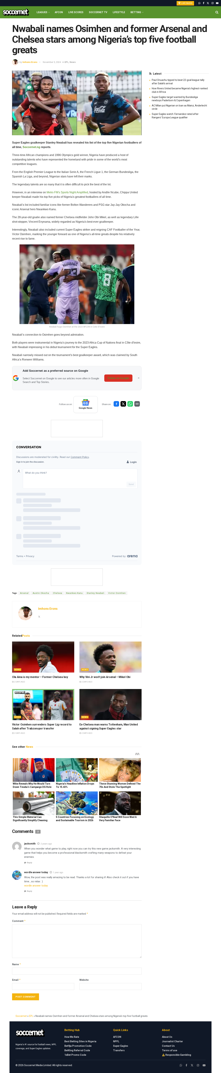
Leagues (42, 12)
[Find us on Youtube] (217, 3)
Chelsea (57, 593)
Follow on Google (118, 378)
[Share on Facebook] (116, 404)
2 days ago (19, 682)
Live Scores (75, 12)
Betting (136, 12)
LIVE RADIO (187, 3)
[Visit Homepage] (16, 12)
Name (16, 964)
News (73, 62)
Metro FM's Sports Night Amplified (67, 192)
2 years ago (46, 844)
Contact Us (168, 1045)
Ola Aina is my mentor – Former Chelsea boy (40, 677)
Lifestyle (119, 12)
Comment (19, 921)
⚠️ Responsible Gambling (176, 1054)
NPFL (116, 1041)
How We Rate (71, 1037)
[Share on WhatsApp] (130, 404)
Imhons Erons (29, 62)
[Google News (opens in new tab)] (85, 404)
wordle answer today (36, 872)
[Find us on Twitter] (208, 3)
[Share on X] (123, 404)
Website (84, 980)
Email (16, 979)
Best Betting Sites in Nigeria (80, 1041)
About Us (167, 1037)
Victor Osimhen (117, 593)
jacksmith (30, 843)
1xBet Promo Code (75, 1054)
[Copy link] (137, 404)
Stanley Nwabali (95, 593)
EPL (67, 62)
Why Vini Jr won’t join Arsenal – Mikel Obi (104, 677)
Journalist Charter (172, 1041)
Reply (29, 863)
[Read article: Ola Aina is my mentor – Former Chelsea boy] (43, 657)
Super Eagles (120, 1045)
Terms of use (169, 1050)
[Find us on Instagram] (213, 3)
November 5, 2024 (52, 62)
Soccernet (21, 1016)
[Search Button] (216, 12)
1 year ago (58, 872)
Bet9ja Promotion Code (78, 1045)
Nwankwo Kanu (74, 593)
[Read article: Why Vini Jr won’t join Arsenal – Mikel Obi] (110, 657)
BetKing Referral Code (77, 1050)
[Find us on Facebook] (203, 3)
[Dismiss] (138, 378)
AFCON (59, 12)
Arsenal (24, 593)
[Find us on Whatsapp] (199, 3)
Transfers (119, 1050)
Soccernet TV (98, 12)
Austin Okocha (41, 593)
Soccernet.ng (31, 147)
